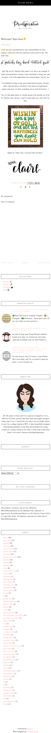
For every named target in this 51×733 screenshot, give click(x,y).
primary (6, 559)
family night (7, 643)
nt (3, 684)
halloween (6, 576)
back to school (8, 590)
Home (25, 263)
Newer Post (44, 263)
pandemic (6, 565)
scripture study (8, 693)
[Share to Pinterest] (38, 183)
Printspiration (25, 24)
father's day (7, 620)
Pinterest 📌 (7, 284)
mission (6, 679)
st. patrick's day (9, 632)
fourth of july (8, 604)
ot (3, 596)
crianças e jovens (9, 640)
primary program (9, 654)
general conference (10, 557)
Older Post (6, 263)
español (5, 543)
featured (6, 562)
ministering (7, 676)
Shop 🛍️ (6, 290)
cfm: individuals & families (13, 615)
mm (4, 623)
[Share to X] (33, 183)
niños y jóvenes (8, 651)
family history (8, 673)
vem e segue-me (9, 701)
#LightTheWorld (9, 659)
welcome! (5, 44)
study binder (7, 695)
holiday (5, 607)
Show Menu (25, 3)
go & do (6, 573)
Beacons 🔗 (7, 281)
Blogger (30, 728)
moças (5, 609)
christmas (6, 554)
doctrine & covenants (11, 618)
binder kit (6, 662)
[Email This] (28, 183)
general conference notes (12, 645)
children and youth (10, 601)
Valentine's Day (9, 584)
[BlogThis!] (31, 183)
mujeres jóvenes (9, 612)
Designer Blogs (32, 731)
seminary (6, 629)
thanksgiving (7, 579)
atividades (6, 634)
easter (5, 568)
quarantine (7, 687)
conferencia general (10, 670)
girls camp (7, 540)
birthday (6, 665)
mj (4, 682)
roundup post (8, 587)
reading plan (7, 690)
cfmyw (5, 593)
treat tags (6, 546)
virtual (5, 704)
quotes (5, 537)
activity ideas (8, 551)
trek (4, 698)
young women (8, 548)
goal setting (7, 648)
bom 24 (6, 668)
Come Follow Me (9, 571)
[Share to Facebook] (36, 183)
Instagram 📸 (8, 287)
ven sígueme (7, 657)
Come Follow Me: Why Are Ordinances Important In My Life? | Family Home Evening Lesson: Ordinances (30, 349)
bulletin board (8, 637)
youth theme (7, 582)
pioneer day (7, 598)
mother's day (7, 626)
